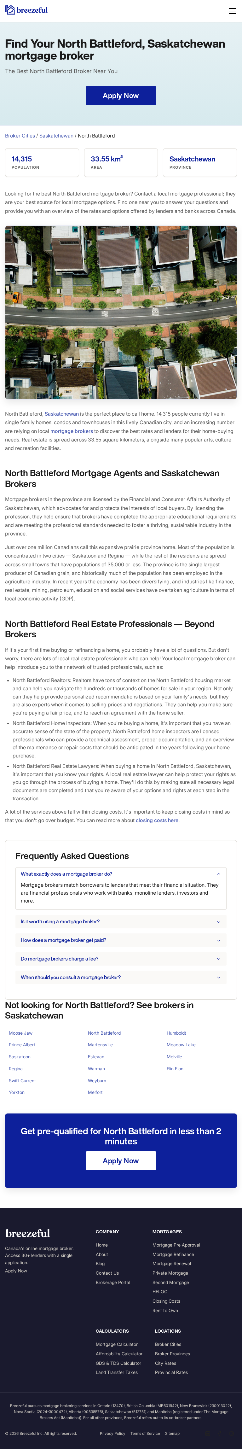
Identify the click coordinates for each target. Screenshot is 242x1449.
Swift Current (22, 1080)
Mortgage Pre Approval (176, 1244)
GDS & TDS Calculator (118, 1363)
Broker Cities (20, 135)
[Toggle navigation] (232, 11)
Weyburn (97, 1080)
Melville (174, 1056)
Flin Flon (175, 1068)
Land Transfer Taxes (117, 1372)
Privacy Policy (112, 1433)
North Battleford (104, 1033)
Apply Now (16, 1270)
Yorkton (17, 1092)
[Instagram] (231, 1433)
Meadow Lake (181, 1044)
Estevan (96, 1056)
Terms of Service (145, 1433)
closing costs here (157, 820)
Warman (96, 1068)
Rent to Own (165, 1310)
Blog (100, 1263)
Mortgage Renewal (172, 1263)
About (102, 1254)
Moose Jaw (20, 1033)
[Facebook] (219, 1433)
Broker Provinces (172, 1353)
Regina (16, 1068)
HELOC (160, 1291)
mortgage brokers (71, 431)
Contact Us (107, 1273)
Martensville (100, 1044)
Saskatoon (20, 1056)
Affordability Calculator (119, 1353)
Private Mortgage (170, 1273)
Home (102, 1244)
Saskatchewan (56, 135)
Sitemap (172, 1433)
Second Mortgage (171, 1282)
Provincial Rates (171, 1372)
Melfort (95, 1092)
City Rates (165, 1363)
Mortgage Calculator (117, 1344)
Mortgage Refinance (173, 1254)
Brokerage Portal (113, 1282)
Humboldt (176, 1033)
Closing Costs (166, 1301)
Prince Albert (22, 1044)
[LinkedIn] (207, 1433)
